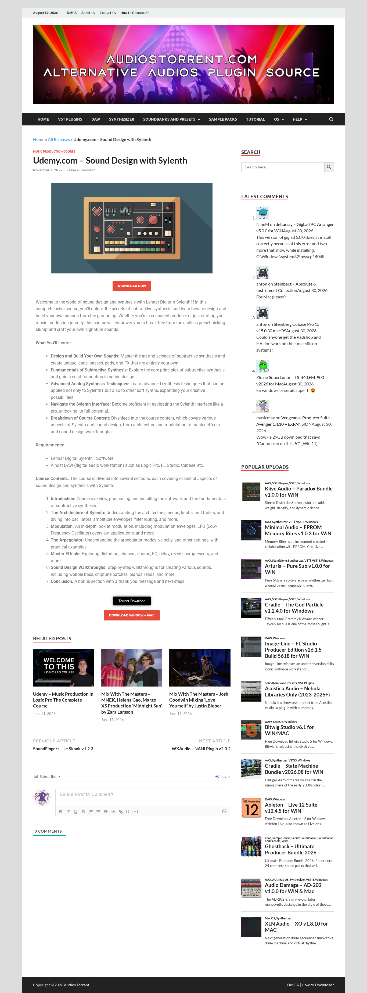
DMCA (72, 13)
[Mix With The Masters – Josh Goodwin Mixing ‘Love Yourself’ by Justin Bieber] (200, 669)
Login (225, 776)
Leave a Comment (81, 170)
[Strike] (83, 811)
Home (43, 119)
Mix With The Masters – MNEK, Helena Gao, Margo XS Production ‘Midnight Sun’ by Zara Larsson (131, 702)
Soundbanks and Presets (169, 119)
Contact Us (108, 13)
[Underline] (76, 811)
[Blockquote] (106, 811)
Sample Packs (223, 119)
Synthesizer (121, 119)
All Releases (59, 139)
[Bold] (60, 811)
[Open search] (331, 119)
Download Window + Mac (131, 615)
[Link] (121, 811)
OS (276, 119)
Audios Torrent (76, 985)
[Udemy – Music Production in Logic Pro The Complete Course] (63, 669)
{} (128, 811)
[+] (135, 811)
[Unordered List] (98, 811)
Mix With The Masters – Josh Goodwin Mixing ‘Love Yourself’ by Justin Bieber (198, 700)
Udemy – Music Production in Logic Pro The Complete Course (63, 700)
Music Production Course (54, 151)
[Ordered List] (91, 811)
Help (297, 119)
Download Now (132, 286)
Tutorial (255, 119)
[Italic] (68, 811)
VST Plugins (70, 119)
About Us (88, 13)
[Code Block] (113, 811)
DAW (95, 119)
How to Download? (135, 13)
